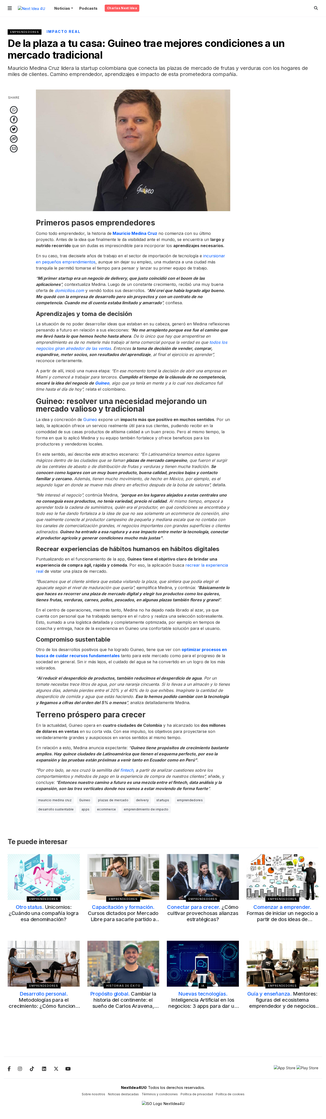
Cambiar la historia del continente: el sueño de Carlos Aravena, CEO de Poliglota (123, 1003)
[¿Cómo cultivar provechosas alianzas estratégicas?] (203, 877)
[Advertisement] (283, 166)
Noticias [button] (62, 8)
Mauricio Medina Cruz (135, 233)
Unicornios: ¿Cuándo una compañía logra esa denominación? (44, 913)
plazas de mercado (113, 800)
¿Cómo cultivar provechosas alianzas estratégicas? (202, 913)
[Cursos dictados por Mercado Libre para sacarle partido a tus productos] (123, 877)
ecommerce (106, 809)
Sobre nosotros (93, 1094)
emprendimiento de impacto (146, 809)
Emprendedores (24, 32)
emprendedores (190, 800)
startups (162, 800)
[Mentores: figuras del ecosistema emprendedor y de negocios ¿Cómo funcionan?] (283, 964)
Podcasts (88, 8)
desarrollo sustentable (56, 809)
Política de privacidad (197, 1094)
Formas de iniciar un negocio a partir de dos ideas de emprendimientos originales (282, 916)
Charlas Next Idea (122, 8)
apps (85, 809)
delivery (142, 800)
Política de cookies (230, 1094)
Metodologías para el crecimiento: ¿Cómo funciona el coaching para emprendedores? (43, 1006)
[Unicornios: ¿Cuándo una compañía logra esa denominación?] (44, 877)
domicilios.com (69, 290)
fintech (126, 770)
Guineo (102, 383)
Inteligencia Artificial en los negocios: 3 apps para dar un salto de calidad (202, 1003)
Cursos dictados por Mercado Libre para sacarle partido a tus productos (123, 916)
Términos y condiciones (160, 1094)
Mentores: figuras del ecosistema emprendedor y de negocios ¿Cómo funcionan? (282, 1003)
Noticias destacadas (123, 1094)
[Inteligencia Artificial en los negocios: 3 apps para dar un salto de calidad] (203, 964)
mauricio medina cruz (55, 800)
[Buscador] (316, 8)
